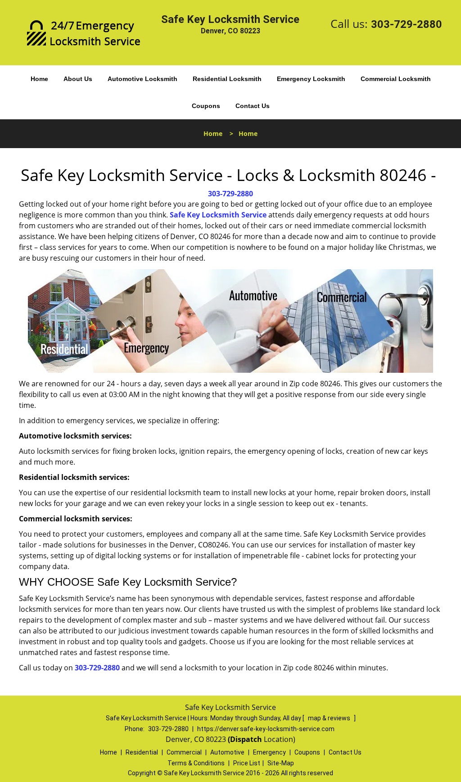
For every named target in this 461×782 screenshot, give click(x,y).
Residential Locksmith (227, 78)
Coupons (206, 105)
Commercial (184, 752)
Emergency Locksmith (311, 78)
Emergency (269, 752)
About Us (77, 78)
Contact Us (252, 105)
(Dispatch (246, 739)
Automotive (227, 752)
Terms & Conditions (196, 763)
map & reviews (330, 718)
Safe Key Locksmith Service (218, 215)
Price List (246, 763)
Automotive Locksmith (142, 78)
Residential (142, 752)
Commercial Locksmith (396, 78)
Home (39, 78)
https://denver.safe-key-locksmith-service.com (265, 728)
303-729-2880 (406, 24)
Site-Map (280, 763)
